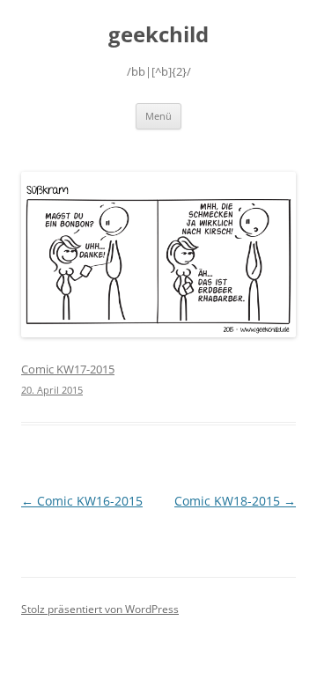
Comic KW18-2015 (235, 500)
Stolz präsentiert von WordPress (100, 609)
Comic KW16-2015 (82, 500)
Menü (158, 115)
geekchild (158, 34)
